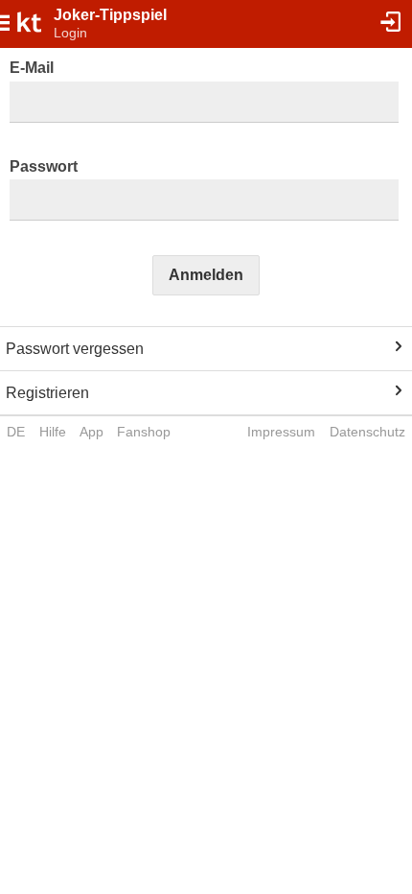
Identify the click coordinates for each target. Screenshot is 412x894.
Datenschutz (367, 431)
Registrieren (47, 393)
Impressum (281, 431)
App (91, 431)
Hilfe (52, 431)
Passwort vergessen (75, 349)
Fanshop (144, 431)
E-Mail (32, 67)
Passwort (44, 166)
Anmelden (206, 275)
